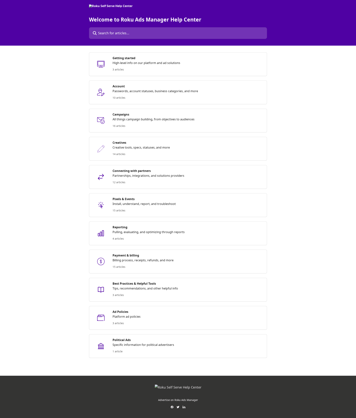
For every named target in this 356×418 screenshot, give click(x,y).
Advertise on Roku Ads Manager (178, 400)
